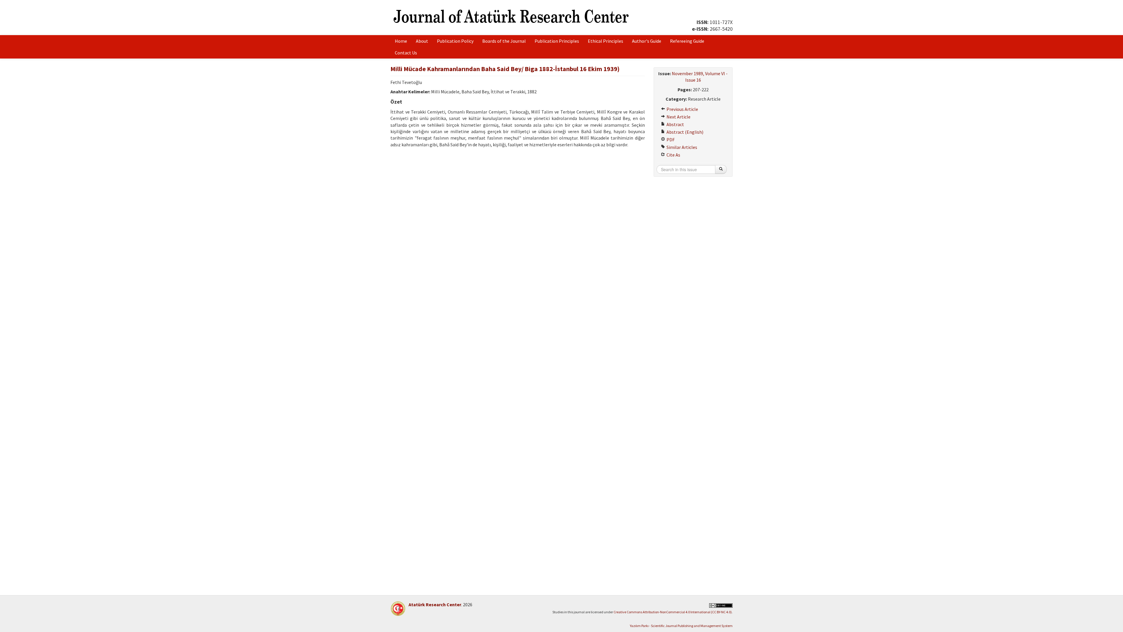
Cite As (673, 155)
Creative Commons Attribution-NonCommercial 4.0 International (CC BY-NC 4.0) (673, 612)
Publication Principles (557, 41)
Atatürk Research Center (435, 604)
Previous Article (682, 109)
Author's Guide (646, 41)
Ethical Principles (605, 41)
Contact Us (406, 53)
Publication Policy (455, 41)
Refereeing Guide (687, 41)
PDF (670, 139)
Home (401, 41)
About (422, 41)
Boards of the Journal (504, 41)
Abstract (675, 124)
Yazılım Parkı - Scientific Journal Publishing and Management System (681, 626)
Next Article (678, 117)
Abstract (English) (684, 132)
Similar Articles (681, 147)
